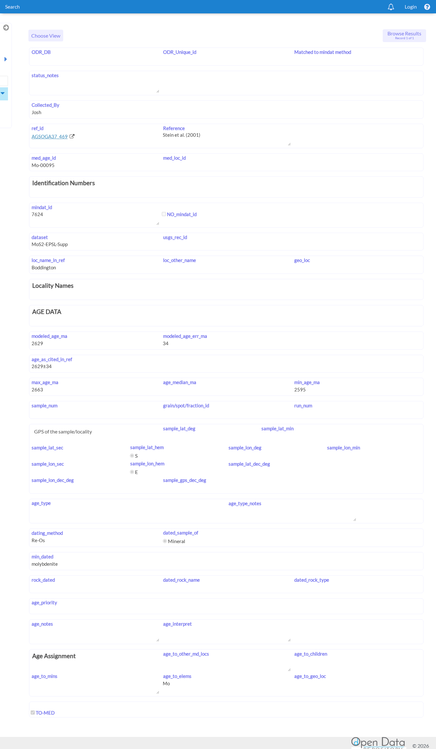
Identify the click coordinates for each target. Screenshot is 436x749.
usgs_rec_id (175, 237)
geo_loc (302, 260)
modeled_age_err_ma (185, 336)
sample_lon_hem (147, 463)
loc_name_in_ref (48, 260)
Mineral (176, 541)
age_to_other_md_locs (186, 654)
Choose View (45, 36)
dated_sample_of (180, 532)
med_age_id (44, 158)
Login (411, 7)
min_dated (42, 556)
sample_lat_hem (146, 447)
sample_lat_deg (179, 428)
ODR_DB (41, 52)
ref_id (37, 128)
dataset (40, 237)
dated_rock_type (311, 580)
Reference (173, 128)
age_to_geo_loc (310, 676)
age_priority (44, 602)
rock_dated (43, 580)
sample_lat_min (277, 428)
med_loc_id (174, 158)
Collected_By (45, 105)
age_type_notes (245, 503)
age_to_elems (177, 676)
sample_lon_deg (245, 447)
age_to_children (310, 654)
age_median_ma (179, 382)
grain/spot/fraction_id (186, 405)
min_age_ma (307, 382)
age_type (41, 503)
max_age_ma (45, 382)
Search (12, 7)
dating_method (47, 533)
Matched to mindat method (322, 52)
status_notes (45, 75)
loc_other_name (179, 260)
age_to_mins (44, 676)
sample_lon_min (343, 447)
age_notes (42, 624)
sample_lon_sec (48, 464)
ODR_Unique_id (179, 52)
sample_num (44, 405)
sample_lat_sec (47, 447)
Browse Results (404, 35)
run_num (303, 405)
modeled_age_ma (49, 336)
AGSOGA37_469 (50, 136)
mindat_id (42, 207)
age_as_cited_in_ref (52, 359)
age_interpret (177, 624)
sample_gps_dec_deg (184, 480)
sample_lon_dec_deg (53, 480)
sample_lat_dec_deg (249, 464)
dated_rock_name (181, 580)
